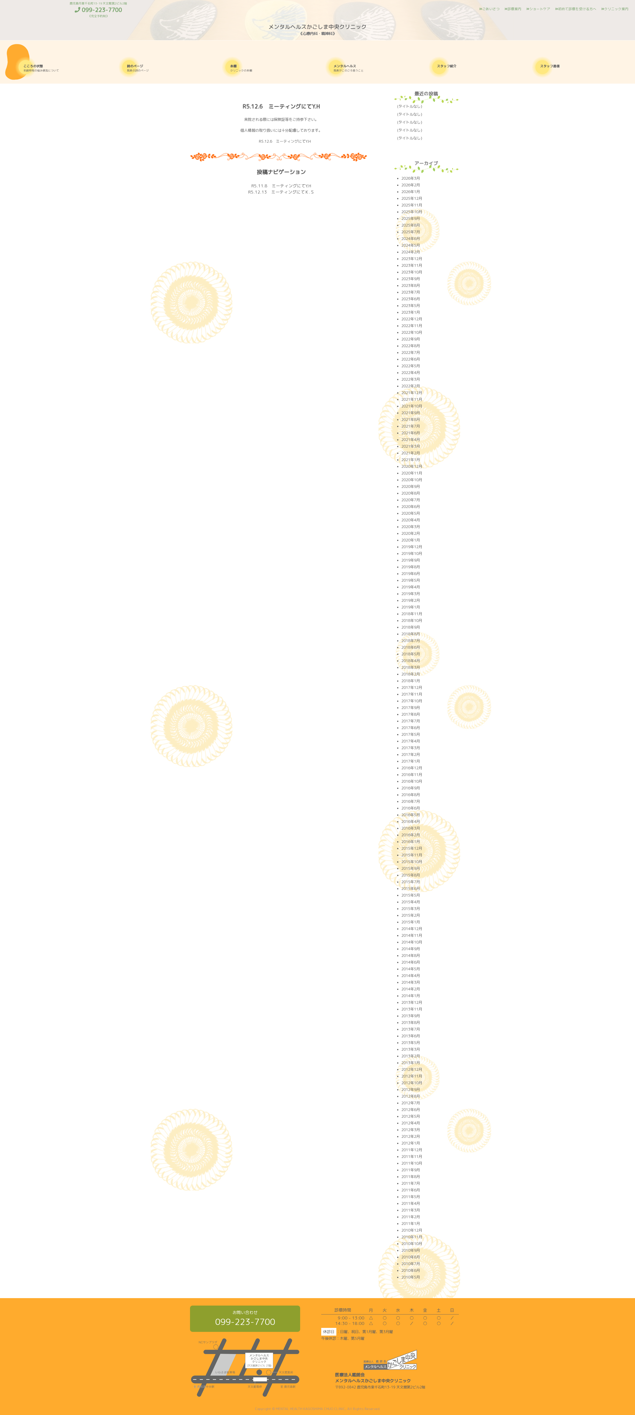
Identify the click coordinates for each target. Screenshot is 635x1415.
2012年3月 (410, 1129)
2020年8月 (410, 493)
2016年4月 (410, 821)
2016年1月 (410, 841)
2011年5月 (410, 1196)
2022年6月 (410, 359)
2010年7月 (410, 1263)
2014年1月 (410, 995)
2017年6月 (410, 727)
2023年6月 (410, 299)
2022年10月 (411, 332)
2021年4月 (410, 439)
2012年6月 (410, 1109)
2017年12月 (411, 687)
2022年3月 (410, 379)
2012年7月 (410, 1103)
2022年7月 (410, 352)
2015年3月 (410, 908)
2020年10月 (411, 479)
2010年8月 (410, 1257)
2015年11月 (411, 855)
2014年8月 (410, 955)
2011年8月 (410, 1176)
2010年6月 (410, 1270)
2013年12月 (411, 1002)
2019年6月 (410, 573)
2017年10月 (411, 701)
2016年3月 (410, 828)
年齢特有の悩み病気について (41, 68)
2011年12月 (411, 1149)
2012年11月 (411, 1076)
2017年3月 (410, 747)
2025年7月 (410, 232)
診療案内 (514, 8)
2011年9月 (410, 1170)
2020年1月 (410, 540)
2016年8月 (410, 794)
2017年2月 (410, 754)
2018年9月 (410, 627)
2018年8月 (410, 634)
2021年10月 (411, 406)
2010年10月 (411, 1243)
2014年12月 (411, 928)
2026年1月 (410, 191)
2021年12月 (411, 392)
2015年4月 (410, 902)
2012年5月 (410, 1116)
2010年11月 (411, 1237)
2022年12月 (411, 319)
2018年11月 (411, 613)
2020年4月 (410, 520)
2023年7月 (410, 292)
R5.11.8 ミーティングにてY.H (281, 186)
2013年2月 (410, 1056)
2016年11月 (411, 774)
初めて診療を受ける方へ (577, 8)
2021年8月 (410, 419)
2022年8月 (410, 345)
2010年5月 (410, 1277)
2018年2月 (410, 674)
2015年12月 (411, 848)
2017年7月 (410, 721)
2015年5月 (410, 895)
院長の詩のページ (138, 68)
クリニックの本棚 (241, 68)
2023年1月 (410, 312)
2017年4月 (410, 741)
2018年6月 (410, 647)
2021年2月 (410, 453)
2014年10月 (411, 942)
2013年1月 (410, 1062)
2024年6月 (410, 238)
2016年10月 (411, 781)
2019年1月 (410, 607)
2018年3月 (410, 667)
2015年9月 (410, 868)
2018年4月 (410, 660)
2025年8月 (410, 225)
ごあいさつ (491, 8)
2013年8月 (410, 1022)
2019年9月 (410, 560)
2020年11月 (411, 473)
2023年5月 (410, 305)
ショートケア (539, 8)
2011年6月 (410, 1190)
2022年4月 (410, 372)
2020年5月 (410, 513)
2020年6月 (410, 506)
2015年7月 (410, 881)
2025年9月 (410, 218)
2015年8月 (410, 875)
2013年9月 (410, 1015)
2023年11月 (411, 265)
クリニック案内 (616, 8)
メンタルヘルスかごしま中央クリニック (317, 27)
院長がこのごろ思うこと (349, 68)
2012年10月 (411, 1082)
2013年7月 (410, 1029)
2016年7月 (410, 801)
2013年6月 (410, 1036)
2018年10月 (411, 620)
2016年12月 (411, 768)
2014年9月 (410, 948)
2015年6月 (410, 888)
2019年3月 (410, 593)
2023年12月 (411, 258)
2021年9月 (410, 412)
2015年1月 (410, 922)
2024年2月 (410, 252)
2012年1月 (410, 1143)
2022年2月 (410, 386)
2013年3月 (410, 1049)
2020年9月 (410, 486)
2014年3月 (410, 982)
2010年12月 (411, 1230)
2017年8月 (410, 714)
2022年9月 (410, 339)
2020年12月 (411, 466)
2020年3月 (410, 526)
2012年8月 (410, 1096)
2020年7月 (410, 500)
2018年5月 (410, 654)
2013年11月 (411, 1009)
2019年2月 (410, 600)
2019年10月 (411, 553)
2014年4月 (410, 975)
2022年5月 (410, 366)
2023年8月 (410, 285)
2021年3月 (410, 446)
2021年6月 (410, 433)
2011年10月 (411, 1163)
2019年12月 (411, 546)
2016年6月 (410, 808)
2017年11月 (411, 694)
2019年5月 (410, 580)
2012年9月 (410, 1089)
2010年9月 (410, 1250)
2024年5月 (410, 245)
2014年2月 (410, 989)
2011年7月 (410, 1183)
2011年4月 (410, 1203)
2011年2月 (410, 1216)
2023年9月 (410, 278)
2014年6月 (410, 962)
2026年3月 (410, 178)
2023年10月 (411, 272)
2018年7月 (410, 640)
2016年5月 (410, 814)
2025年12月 (411, 198)
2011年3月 (410, 1210)
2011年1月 (410, 1223)
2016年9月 (410, 788)
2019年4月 (410, 587)
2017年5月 (410, 734)
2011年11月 (411, 1156)
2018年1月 (410, 680)
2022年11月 (411, 325)
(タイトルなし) (409, 106)
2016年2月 (410, 835)
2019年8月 (410, 567)
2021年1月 (410, 459)
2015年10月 (411, 861)
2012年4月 (410, 1123)
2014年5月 (410, 969)
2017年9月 (410, 707)
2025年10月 (411, 211)
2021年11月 (411, 399)
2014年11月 (411, 935)
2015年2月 (410, 915)
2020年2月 (410, 533)
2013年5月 (410, 1042)
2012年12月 (411, 1069)
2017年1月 (410, 761)
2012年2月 (410, 1136)
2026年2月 (410, 185)
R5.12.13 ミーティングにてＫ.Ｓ (281, 192)
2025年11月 (411, 205)
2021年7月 (410, 426)
